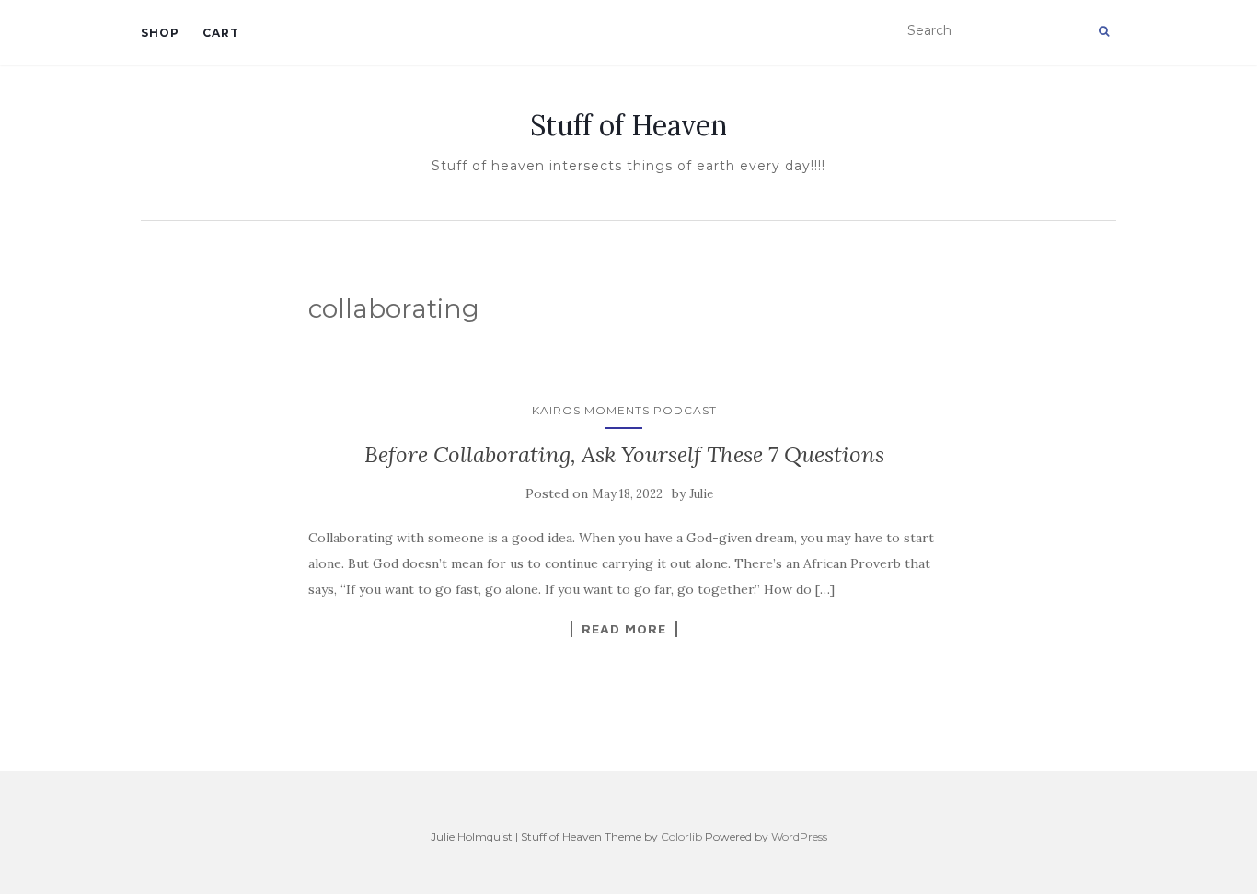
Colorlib (681, 836)
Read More (624, 628)
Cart (220, 33)
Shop (160, 33)
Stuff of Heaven (628, 125)
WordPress (799, 836)
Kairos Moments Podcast (624, 410)
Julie (701, 494)
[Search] (1103, 31)
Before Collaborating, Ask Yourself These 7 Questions (624, 454)
